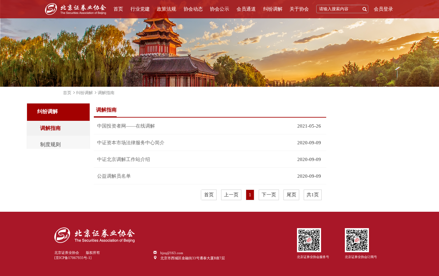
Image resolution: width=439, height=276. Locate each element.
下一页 (269, 194)
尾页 (291, 194)
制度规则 (50, 144)
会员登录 (383, 9)
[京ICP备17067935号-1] (73, 258)
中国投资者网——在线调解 (126, 126)
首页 (118, 9)
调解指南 (106, 92)
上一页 (231, 194)
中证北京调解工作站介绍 (123, 159)
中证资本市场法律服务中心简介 (131, 142)
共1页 (313, 194)
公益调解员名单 (114, 176)
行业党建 (140, 9)
